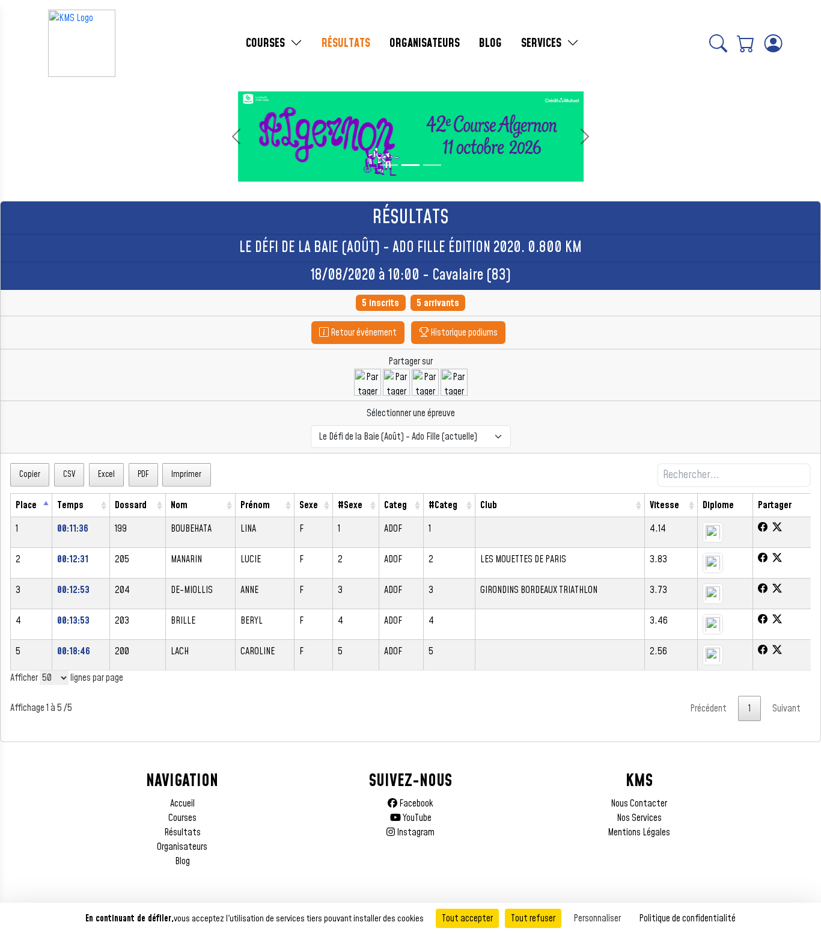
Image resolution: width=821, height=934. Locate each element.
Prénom (255, 505)
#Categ (443, 505)
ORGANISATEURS (424, 43)
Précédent (708, 708)
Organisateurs (182, 846)
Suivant (786, 708)
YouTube (416, 818)
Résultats (182, 832)
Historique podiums (463, 332)
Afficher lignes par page (66, 677)
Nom (179, 505)
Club (488, 505)
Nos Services (639, 818)
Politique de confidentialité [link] (687, 918)
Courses (182, 818)
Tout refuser (533, 918)
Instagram (415, 832)
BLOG (490, 43)
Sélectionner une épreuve (411, 413)
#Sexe (350, 505)
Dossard (131, 505)
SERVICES (542, 43)
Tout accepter (467, 918)
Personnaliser (597, 918)
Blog (182, 861)
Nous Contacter (639, 803)
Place (26, 505)
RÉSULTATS (346, 43)
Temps (70, 505)
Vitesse (664, 505)
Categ (395, 505)
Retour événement (363, 332)
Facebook (415, 803)
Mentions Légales (639, 832)
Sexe (308, 505)
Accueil (182, 803)
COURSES (267, 43)
